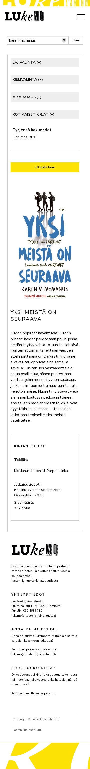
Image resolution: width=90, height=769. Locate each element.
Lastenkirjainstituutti (27, 730)
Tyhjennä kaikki (25, 137)
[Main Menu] (81, 16)
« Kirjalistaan (45, 167)
